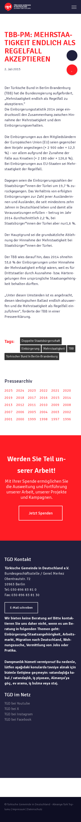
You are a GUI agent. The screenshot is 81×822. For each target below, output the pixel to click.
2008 (67, 405)
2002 (67, 412)
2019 (8, 397)
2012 (20, 405)
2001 (8, 419)
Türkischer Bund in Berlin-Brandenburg (32, 356)
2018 (20, 397)
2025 (8, 390)
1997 (55, 419)
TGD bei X (11, 709)
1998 (44, 419)
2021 (55, 390)
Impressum (18, 809)
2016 (44, 397)
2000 (20, 419)
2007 (8, 412)
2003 (55, 412)
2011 (32, 405)
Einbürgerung (30, 348)
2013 (8, 405)
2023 (32, 390)
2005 (32, 412)
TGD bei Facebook (17, 719)
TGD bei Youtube (17, 703)
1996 (67, 419)
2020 (67, 390)
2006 (20, 412)
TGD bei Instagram (18, 714)
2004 (44, 412)
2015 (55, 397)
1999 (32, 419)
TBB (71, 348)
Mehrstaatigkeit (54, 348)
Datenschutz (34, 809)
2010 (44, 405)
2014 (67, 397)
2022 (44, 390)
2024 (20, 390)
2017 (32, 397)
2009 (55, 405)
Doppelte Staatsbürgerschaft (41, 341)
